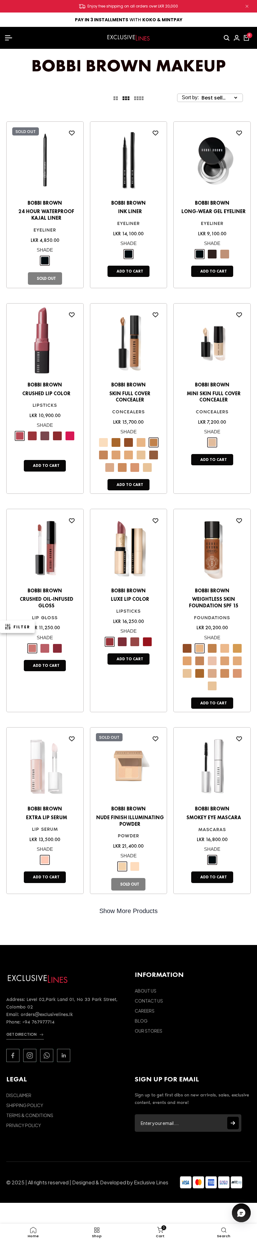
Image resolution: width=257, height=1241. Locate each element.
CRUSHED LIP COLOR (46, 394)
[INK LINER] (128, 162)
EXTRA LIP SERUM (46, 818)
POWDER (128, 836)
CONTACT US (149, 1001)
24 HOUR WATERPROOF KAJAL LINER (46, 214)
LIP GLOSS (45, 617)
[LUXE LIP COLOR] (128, 549)
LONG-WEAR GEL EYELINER (213, 211)
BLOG (141, 1021)
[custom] (12, 1055)
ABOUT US (145, 990)
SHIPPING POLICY (24, 1105)
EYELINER (45, 230)
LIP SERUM (45, 829)
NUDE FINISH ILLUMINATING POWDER (130, 821)
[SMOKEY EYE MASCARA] (212, 768)
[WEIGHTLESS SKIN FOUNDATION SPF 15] (212, 549)
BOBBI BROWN (45, 203)
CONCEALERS (128, 412)
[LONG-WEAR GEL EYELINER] (212, 162)
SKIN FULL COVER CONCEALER (129, 397)
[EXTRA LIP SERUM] (45, 768)
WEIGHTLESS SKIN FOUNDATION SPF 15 (214, 602)
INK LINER (130, 211)
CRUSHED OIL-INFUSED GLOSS (46, 602)
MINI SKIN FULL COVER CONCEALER (214, 397)
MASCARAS (212, 829)
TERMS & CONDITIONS (29, 1115)
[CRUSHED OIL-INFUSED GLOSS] (45, 549)
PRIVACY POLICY (23, 1125)
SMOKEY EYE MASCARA (213, 818)
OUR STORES (148, 1031)
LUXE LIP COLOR (130, 599)
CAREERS (145, 1011)
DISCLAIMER (18, 1095)
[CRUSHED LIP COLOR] (45, 344)
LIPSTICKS (45, 405)
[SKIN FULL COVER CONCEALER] (128, 344)
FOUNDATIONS (212, 617)
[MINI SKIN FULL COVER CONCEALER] (212, 344)
